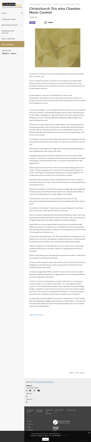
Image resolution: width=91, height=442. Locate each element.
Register (5, 53)
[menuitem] (12, 19)
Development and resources (8, 31)
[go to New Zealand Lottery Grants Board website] (61, 422)
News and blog (7, 44)
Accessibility (30, 430)
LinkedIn (82, 373)
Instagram (34, 390)
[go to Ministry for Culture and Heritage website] (56, 429)
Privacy (29, 427)
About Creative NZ (8, 38)
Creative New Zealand (35, 4)
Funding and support (9, 19)
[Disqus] (57, 345)
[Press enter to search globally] (22, 13)
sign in (13, 53)
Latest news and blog (35, 315)
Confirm (45, 439)
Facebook (27, 390)
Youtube (39, 390)
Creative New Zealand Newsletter (44, 382)
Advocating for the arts (10, 25)
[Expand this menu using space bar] (22, 18)
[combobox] (10, 13)
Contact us (30, 424)
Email (77, 373)
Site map (29, 421)
